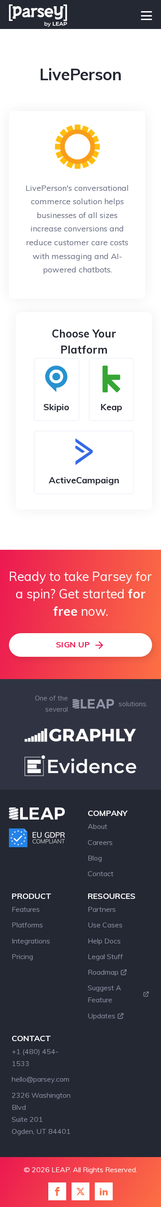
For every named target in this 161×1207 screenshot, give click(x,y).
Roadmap (103, 972)
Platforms (27, 924)
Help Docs (104, 940)
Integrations (31, 940)
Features (26, 909)
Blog (95, 857)
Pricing (22, 956)
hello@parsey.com (40, 1079)
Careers (100, 842)
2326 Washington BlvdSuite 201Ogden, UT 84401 (41, 1113)
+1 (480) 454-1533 (35, 1057)
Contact (101, 873)
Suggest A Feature (104, 993)
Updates (101, 1015)
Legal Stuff (105, 956)
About (97, 826)
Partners (102, 909)
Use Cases (105, 924)
